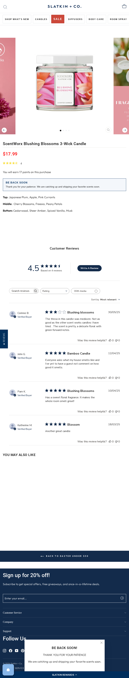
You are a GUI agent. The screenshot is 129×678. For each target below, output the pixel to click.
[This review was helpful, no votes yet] (110, 340)
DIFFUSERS (75, 19)
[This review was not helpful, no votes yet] (116, 340)
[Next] (124, 130)
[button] (4, 339)
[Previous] (4, 130)
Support (7, 631)
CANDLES (41, 19)
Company (8, 621)
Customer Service (12, 612)
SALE (57, 19)
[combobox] (54, 291)
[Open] (8, 669)
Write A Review (89, 268)
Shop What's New (17, 19)
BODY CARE (96, 19)
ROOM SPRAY (118, 19)
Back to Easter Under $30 (67, 556)
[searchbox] (20, 290)
